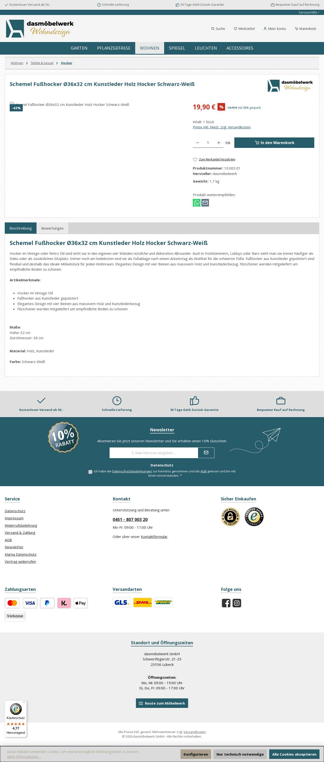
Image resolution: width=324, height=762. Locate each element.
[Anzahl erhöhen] (219, 142)
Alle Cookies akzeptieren (294, 754)
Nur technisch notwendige (240, 754)
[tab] (21, 228)
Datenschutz (15, 510)
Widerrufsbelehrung (21, 525)
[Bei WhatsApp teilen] (196, 202)
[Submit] (206, 452)
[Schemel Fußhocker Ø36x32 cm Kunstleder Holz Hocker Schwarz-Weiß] (96, 153)
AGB (203, 471)
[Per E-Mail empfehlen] (205, 202)
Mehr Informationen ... (24, 756)
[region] (96, 153)
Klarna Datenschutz (21, 554)
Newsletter (14, 547)
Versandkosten (195, 732)
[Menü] (24, 703)
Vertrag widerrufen (20, 561)
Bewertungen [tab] (52, 228)
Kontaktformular (154, 536)
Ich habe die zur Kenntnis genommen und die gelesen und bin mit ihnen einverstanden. (165, 473)
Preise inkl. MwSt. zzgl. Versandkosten (222, 127)
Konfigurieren (196, 754)
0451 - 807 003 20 (130, 519)
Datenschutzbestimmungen (132, 471)
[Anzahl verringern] (198, 142)
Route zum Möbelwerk (164, 703)
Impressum (14, 518)
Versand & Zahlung (20, 532)
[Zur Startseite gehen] (40, 28)
